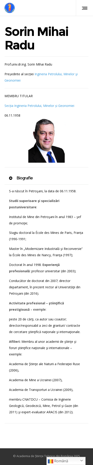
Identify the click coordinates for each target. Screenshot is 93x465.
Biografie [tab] (24, 178)
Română (60, 460)
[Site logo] (10, 8)
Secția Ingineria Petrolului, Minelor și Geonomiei (39, 105)
